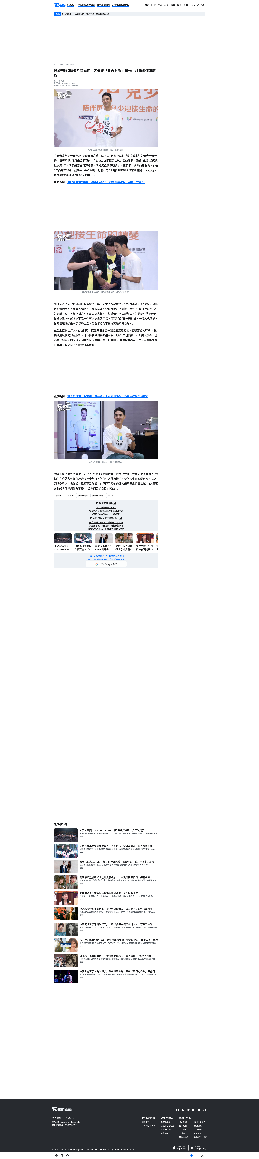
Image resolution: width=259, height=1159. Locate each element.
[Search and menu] (202, 5)
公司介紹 (183, 1122)
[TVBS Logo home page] (64, 5)
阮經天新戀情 (97, 495)
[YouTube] (199, 1110)
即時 (153, 5)
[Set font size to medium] (197, 1155)
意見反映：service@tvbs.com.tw (66, 1122)
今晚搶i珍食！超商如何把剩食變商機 (106, 525)
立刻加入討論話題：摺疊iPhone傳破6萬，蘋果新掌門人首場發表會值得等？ (94, 13)
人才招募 (183, 1129)
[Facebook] (177, 1110)
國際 (179, 5)
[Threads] (188, 1110)
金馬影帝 (70, 495)
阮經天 (58, 495)
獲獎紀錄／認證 (200, 1137)
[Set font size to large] (202, 1155)
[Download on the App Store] (180, 1148)
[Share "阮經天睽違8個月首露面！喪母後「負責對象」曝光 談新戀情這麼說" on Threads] (62, 1155)
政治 (166, 5)
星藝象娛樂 (184, 1137)
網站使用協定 (166, 1129)
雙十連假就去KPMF (106, 507)
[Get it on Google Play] (198, 1148)
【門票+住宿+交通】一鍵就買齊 (106, 513)
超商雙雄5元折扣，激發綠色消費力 (106, 522)
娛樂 (173, 5)
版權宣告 (164, 1133)
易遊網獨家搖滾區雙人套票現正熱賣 (106, 510)
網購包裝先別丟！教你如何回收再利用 (106, 528)
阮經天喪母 (83, 495)
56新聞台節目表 (148, 1125)
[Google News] (204, 1110)
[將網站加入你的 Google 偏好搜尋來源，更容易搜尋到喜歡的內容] (106, 564)
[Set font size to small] (191, 1155)
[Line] (183, 1110)
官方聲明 (198, 1133)
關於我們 (145, 1122)
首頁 (147, 5)
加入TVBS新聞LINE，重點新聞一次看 (106, 559)
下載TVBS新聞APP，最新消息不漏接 (106, 555)
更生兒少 (112, 495)
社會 (186, 5)
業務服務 (198, 1129)
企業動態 (183, 1125)
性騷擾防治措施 (167, 1125)
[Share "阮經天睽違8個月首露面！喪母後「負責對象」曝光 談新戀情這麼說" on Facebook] (67, 1155)
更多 (194, 5)
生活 (160, 5)
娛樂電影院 (70, 64)
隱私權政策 (165, 1122)
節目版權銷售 (199, 1122)
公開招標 (198, 1125)
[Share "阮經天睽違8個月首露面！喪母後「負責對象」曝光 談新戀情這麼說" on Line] (56, 1155)
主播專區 (183, 1133)
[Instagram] (193, 1110)
